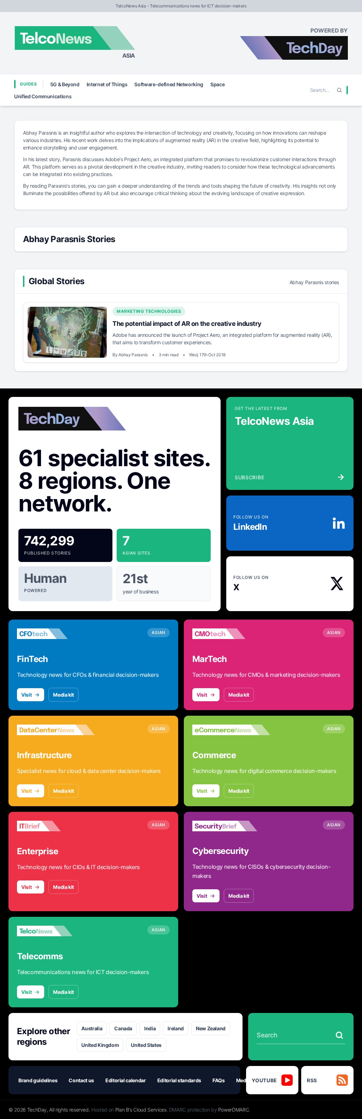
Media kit (63, 695)
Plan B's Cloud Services (141, 1110)
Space (217, 84)
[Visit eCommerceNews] (231, 730)
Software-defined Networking (168, 84)
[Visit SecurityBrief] (231, 826)
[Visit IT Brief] (56, 826)
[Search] (339, 90)
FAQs (218, 1080)
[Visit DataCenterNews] (56, 730)
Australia (91, 1028)
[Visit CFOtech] (56, 633)
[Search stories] (339, 1035)
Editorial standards (179, 1080)
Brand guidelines (37, 1080)
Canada (123, 1028)
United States (146, 1045)
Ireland (176, 1028)
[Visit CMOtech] (231, 633)
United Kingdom (100, 1045)
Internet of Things (107, 84)
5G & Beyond (65, 84)
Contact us (81, 1080)
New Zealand (211, 1028)
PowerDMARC (233, 1110)
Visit (26, 695)
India (150, 1028)
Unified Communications (42, 96)
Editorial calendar (125, 1080)
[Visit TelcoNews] (56, 931)
